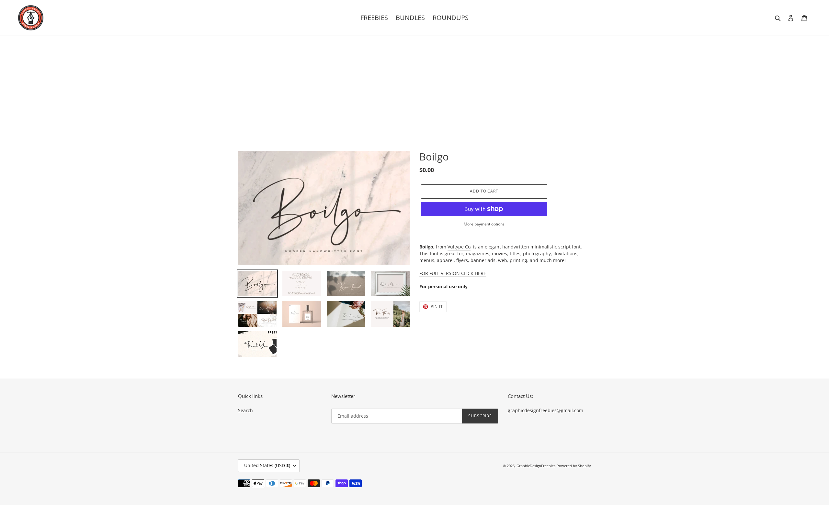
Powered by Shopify (574, 465)
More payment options (484, 224)
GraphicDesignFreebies (536, 465)
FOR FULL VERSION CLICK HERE (452, 273)
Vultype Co (459, 247)
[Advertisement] (414, 84)
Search (245, 410)
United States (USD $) (267, 465)
